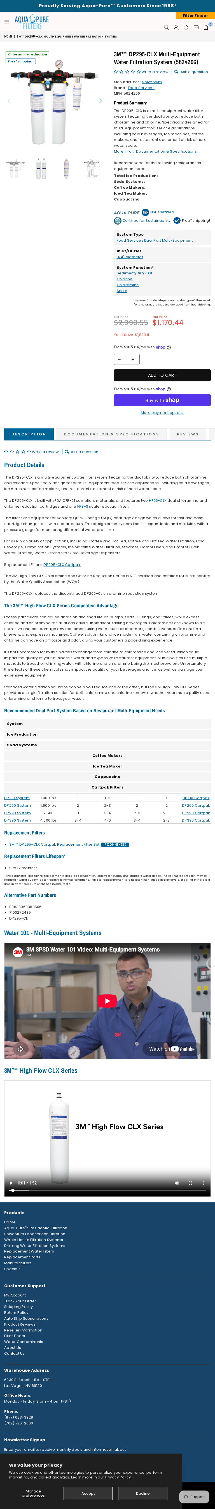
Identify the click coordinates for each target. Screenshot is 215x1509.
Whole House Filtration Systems (33, 1239)
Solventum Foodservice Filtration (34, 1234)
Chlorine (125, 279)
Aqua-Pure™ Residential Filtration (35, 1228)
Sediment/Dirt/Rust (135, 273)
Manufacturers (18, 1263)
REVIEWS (188, 434)
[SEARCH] (166, 27)
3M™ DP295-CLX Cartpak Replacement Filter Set (54, 844)
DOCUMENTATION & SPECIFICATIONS (112, 434)
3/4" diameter (130, 257)
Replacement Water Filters (29, 1251)
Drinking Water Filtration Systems (35, 1245)
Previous (9, 101)
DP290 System (17, 813)
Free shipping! (21, 61)
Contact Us (14, 1353)
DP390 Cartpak (196, 820)
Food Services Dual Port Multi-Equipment (155, 240)
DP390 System (17, 820)
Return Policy (16, 1312)
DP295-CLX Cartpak (61, 564)
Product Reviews (20, 1324)
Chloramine (128, 285)
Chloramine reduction (27, 54)
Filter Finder (14, 1335)
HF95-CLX (158, 500)
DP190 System (17, 798)
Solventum (152, 82)
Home (8, 36)
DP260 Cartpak (196, 805)
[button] (128, 71)
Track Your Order (20, 1301)
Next (101, 101)
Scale (122, 290)
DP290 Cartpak (196, 813)
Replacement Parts (22, 1257)
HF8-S (82, 506)
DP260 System (17, 805)
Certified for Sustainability (146, 220)
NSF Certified (162, 212)
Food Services (141, 87)
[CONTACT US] (196, 27)
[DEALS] (186, 27)
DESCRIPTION (28, 434)
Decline (143, 1493)
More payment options (162, 412)
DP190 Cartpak (196, 798)
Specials (12, 1269)
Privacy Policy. (118, 1477)
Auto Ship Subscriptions (26, 1318)
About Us (12, 1347)
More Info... (124, 151)
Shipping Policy (18, 1306)
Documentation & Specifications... (168, 151)
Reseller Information (23, 1330)
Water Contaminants (23, 1341)
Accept (88, 1493)
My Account (15, 1295)
